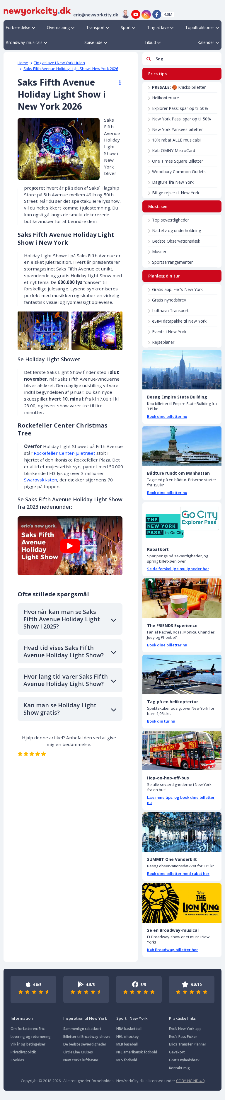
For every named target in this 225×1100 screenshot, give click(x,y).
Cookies (17, 1060)
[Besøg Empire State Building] (181, 369)
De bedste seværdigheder (84, 1044)
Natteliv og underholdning (176, 230)
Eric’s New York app (185, 1028)
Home (23, 62)
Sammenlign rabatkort (82, 1028)
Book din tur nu (161, 721)
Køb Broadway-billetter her (172, 949)
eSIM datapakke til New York (179, 321)
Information (22, 1018)
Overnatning (58, 27)
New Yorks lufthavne (80, 1060)
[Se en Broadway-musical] (181, 903)
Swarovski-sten (40, 480)
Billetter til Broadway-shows (86, 1036)
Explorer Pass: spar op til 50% (180, 108)
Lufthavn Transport (170, 310)
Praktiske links (182, 1018)
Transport (95, 27)
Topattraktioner (199, 27)
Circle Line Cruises (78, 1052)
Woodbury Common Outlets (179, 171)
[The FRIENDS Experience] (181, 598)
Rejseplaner (163, 342)
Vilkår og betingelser (28, 1044)
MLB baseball (127, 1044)
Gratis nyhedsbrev (169, 300)
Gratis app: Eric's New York (177, 289)
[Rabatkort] (181, 522)
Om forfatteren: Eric (28, 1028)
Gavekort (177, 1052)
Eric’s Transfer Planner (187, 1044)
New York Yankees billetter (177, 129)
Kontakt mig (179, 1067)
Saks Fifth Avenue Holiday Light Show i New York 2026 (70, 68)
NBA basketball (129, 1028)
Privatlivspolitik (23, 1052)
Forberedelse (18, 27)
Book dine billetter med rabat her (178, 873)
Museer (159, 251)
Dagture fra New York (173, 182)
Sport (126, 27)
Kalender (206, 42)
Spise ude (93, 42)
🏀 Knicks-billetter (179, 87)
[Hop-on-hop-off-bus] (181, 750)
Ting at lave (158, 27)
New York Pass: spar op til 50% (181, 119)
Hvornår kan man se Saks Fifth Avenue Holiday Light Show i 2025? (61, 619)
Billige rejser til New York (175, 192)
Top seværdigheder (170, 220)
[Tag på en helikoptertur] (181, 674)
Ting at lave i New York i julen (59, 62)
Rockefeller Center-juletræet (65, 453)
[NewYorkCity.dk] (37, 11)
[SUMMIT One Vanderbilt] (181, 832)
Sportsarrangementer (172, 262)
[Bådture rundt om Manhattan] (181, 446)
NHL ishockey (127, 1036)
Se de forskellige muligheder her (178, 568)
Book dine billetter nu (167, 416)
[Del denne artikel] (117, 83)
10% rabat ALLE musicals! (176, 140)
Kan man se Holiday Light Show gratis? (59, 708)
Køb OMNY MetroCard (173, 150)
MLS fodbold (126, 1060)
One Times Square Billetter (177, 161)
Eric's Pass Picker (183, 1036)
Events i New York (169, 331)
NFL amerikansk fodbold (136, 1052)
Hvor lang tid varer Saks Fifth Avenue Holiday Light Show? (65, 680)
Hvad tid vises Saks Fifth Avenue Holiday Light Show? (63, 651)
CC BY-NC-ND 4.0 (190, 1080)
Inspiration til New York (85, 1018)
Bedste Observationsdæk (176, 241)
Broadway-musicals (24, 42)
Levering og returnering (31, 1036)
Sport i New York (131, 1018)
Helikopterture (165, 98)
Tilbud (150, 42)
